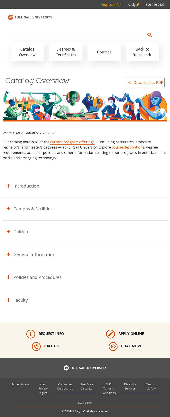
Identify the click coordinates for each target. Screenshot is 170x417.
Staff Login (85, 403)
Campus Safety (151, 386)
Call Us (51, 346)
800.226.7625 (155, 4)
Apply (132, 4)
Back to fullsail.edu (143, 51)
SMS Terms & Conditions (108, 388)
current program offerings (72, 141)
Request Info (110, 4)
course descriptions (128, 147)
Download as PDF (148, 82)
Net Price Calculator (87, 386)
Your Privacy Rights (43, 388)
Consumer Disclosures (65, 386)
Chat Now (131, 346)
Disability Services (130, 386)
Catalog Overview (27, 51)
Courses (104, 52)
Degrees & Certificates (66, 51)
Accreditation (20, 384)
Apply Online (131, 333)
